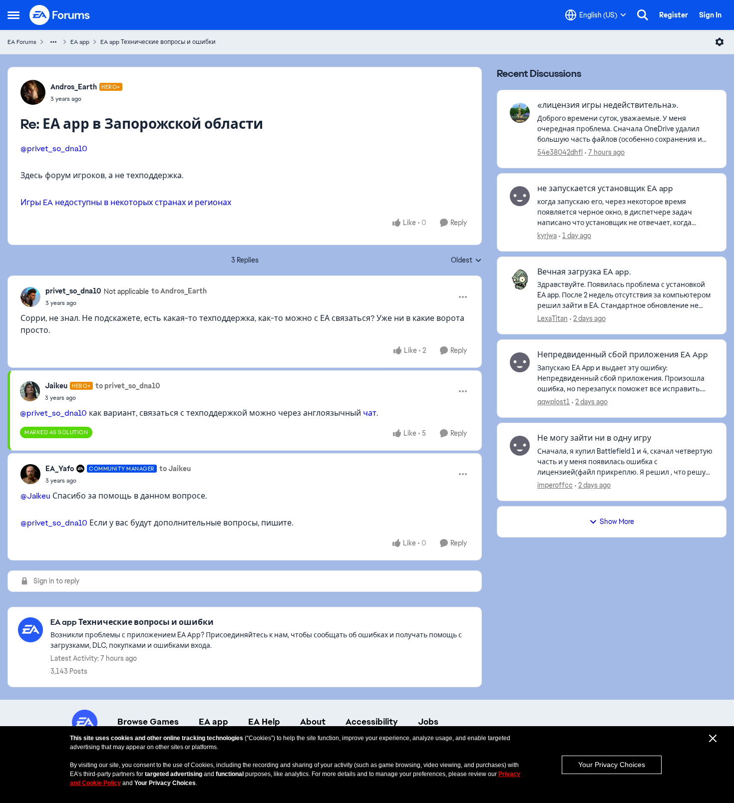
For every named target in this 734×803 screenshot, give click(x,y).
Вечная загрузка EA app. (584, 272)
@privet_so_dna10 (53, 148)
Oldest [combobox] (466, 261)
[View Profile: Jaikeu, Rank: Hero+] (30, 391)
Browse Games (148, 721)
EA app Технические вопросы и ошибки (158, 42)
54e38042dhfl (560, 152)
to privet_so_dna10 (127, 385)
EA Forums (21, 42)
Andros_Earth (73, 86)
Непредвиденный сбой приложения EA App (622, 355)
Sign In (710, 14)
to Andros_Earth (179, 290)
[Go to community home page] (59, 15)
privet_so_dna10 (73, 290)
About (313, 721)
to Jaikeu (175, 468)
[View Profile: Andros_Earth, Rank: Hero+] (32, 92)
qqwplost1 (553, 401)
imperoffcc (555, 485)
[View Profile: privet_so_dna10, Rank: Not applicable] (30, 297)
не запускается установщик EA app (605, 189)
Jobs (428, 721)
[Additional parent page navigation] (53, 42)
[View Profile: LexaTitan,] (520, 279)
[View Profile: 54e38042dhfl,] (520, 113)
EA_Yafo (59, 468)
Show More (617, 521)
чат (369, 413)
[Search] (643, 15)
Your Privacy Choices (611, 765)
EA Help (264, 721)
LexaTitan (552, 318)
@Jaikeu (35, 496)
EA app (79, 42)
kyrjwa (547, 235)
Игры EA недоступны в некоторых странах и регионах (125, 202)
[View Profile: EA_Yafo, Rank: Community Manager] (30, 474)
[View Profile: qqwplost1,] (520, 362)
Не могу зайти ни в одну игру (594, 438)
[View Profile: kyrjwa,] (520, 196)
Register (673, 14)
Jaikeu (56, 385)
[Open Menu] (720, 42)
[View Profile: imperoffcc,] (520, 446)
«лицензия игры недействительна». (607, 105)
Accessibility (372, 721)
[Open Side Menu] (13, 14)
